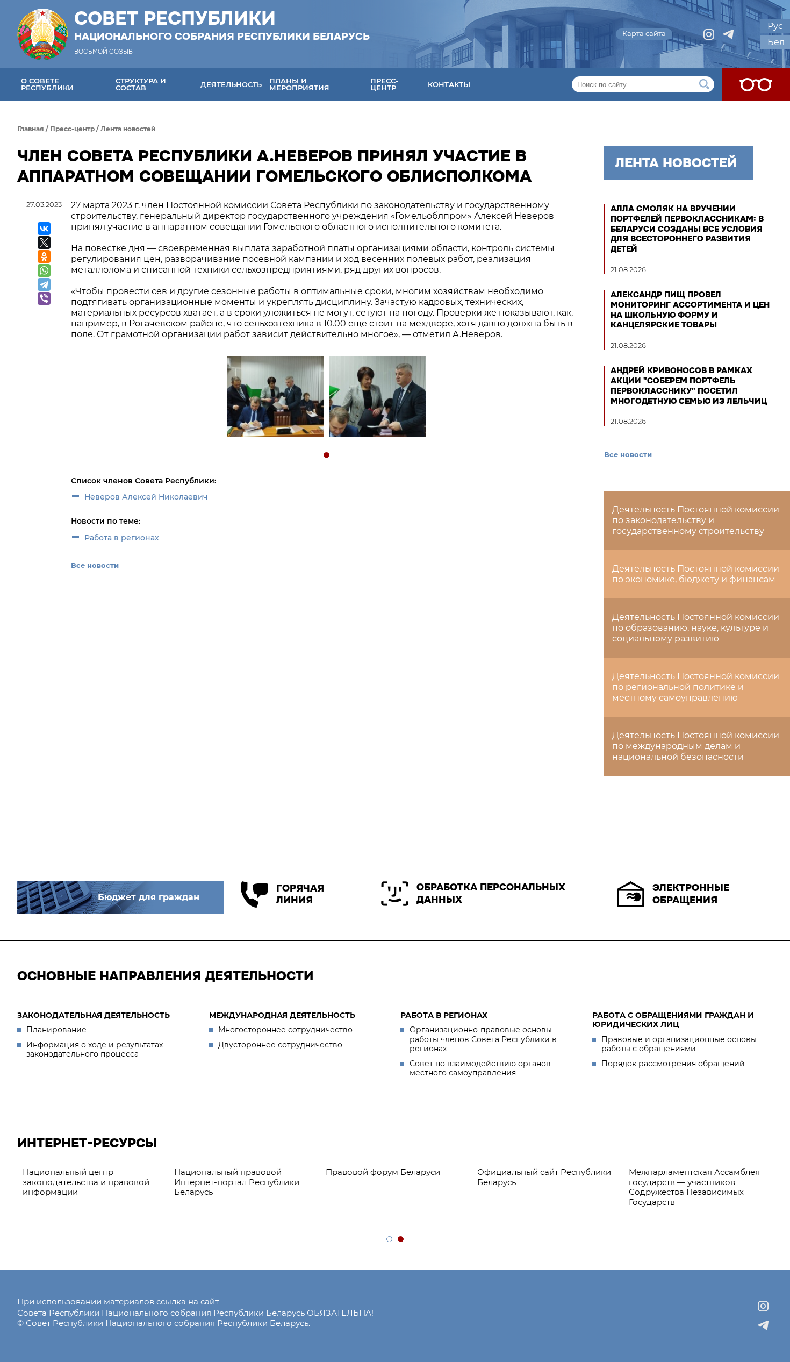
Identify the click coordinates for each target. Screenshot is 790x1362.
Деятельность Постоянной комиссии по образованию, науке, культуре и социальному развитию (695, 628)
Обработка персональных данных (490, 893)
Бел (776, 42)
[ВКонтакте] (44, 228)
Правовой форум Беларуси (383, 1172)
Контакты (449, 84)
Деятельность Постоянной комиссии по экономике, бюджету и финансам (695, 574)
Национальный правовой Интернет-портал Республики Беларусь (236, 1182)
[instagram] (709, 34)
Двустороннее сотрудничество (280, 1045)
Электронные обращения (690, 894)
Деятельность (231, 84)
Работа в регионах (121, 538)
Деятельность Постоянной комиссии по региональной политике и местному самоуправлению (695, 687)
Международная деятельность (282, 1015)
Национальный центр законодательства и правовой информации (86, 1182)
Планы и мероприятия (299, 84)
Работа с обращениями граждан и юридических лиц (673, 1020)
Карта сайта (644, 33)
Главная (30, 129)
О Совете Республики (47, 84)
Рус (775, 26)
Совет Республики (222, 25)
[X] (44, 242)
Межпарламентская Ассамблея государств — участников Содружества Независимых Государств (694, 1187)
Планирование (56, 1030)
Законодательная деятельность (93, 1015)
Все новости (95, 565)
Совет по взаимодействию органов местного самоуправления (480, 1068)
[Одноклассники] (44, 256)
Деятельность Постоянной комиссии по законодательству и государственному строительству (695, 520)
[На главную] (42, 34)
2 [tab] (401, 1240)
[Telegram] (44, 284)
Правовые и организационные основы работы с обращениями (679, 1044)
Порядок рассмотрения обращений (673, 1063)
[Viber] (44, 298)
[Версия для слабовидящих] (756, 84)
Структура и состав (141, 84)
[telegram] (728, 34)
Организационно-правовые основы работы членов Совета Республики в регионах (483, 1039)
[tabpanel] (275, 397)
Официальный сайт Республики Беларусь (544, 1177)
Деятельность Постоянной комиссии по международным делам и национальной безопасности (695, 746)
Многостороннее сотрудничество (285, 1030)
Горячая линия (300, 894)
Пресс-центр (384, 84)
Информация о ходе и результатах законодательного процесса (94, 1049)
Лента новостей (128, 129)
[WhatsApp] (44, 270)
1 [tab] (327, 456)
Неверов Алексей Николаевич (146, 497)
